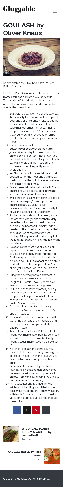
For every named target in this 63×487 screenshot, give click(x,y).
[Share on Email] (46, 410)
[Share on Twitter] (27, 410)
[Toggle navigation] (55, 11)
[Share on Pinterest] (36, 410)
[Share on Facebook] (17, 410)
